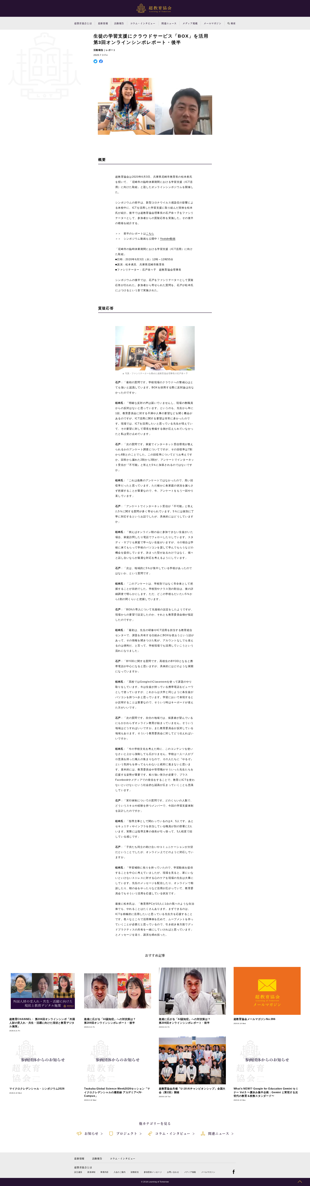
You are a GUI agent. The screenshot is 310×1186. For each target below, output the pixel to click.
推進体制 (91, 1172)
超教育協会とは (83, 23)
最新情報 (103, 23)
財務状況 (135, 1172)
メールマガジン (212, 23)
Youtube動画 (167, 238)
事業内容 (104, 1172)
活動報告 (119, 23)
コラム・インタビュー (142, 23)
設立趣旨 (78, 1172)
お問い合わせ (173, 1172)
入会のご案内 (120, 1172)
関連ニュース (169, 23)
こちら (150, 233)
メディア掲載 (190, 23)
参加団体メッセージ (153, 1172)
